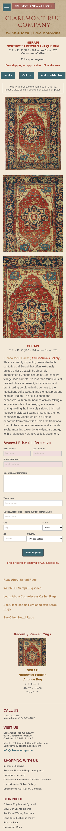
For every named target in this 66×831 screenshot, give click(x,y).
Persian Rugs (11, 822)
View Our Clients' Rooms (17, 808)
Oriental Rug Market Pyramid (20, 804)
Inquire (8, 75)
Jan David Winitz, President (19, 813)
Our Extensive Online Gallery (20, 784)
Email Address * (12, 459)
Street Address (28, 512)
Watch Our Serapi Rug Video (23, 588)
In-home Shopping (14, 765)
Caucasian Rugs (13, 827)
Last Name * (39, 448)
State (45, 522)
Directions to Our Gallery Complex (23, 788)
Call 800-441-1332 (17, 33)
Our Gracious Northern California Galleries (27, 779)
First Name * (10, 448)
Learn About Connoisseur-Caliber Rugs (30, 596)
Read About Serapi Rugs (20, 579)
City (6, 522)
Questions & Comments (15, 473)
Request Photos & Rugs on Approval (24, 770)
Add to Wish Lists (51, 75)
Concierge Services (14, 775)
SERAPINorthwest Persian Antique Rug (32, 675)
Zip (5, 534)
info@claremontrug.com (18, 750)
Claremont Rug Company (33, 24)
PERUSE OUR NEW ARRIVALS (33, 6)
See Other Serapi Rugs (19, 617)
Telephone (9, 498)
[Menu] (7, 7)
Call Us (26, 75)
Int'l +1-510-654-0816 (46, 33)
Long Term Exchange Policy (19, 817)
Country (31, 534)
